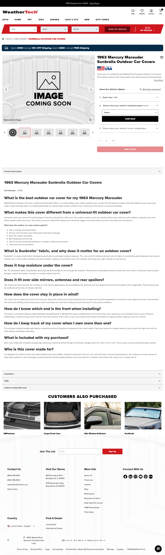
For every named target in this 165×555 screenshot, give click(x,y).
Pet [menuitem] (30, 19)
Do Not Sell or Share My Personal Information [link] (85, 549)
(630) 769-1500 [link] (13, 480)
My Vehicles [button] (146, 30)
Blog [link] (86, 489)
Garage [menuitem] (54, 19)
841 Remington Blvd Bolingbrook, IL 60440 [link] (55, 477)
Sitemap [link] (110, 549)
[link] (3, 38)
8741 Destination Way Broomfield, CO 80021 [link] (55, 484)
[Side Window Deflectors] (102, 415)
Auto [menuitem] (5, 19)
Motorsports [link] (89, 493)
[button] (142, 12)
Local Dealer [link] (51, 524)
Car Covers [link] (20, 39)
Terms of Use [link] (22, 549)
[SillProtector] (22, 415)
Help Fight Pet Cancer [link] (93, 503)
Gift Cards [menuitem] (102, 19)
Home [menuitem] (17, 19)
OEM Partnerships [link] (91, 507)
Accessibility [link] (58, 549)
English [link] (27, 526)
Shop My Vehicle (117, 29)
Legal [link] (47, 549)
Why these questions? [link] (151, 89)
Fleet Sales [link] (89, 512)
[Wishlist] (161, 57)
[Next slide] (92, 132)
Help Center (12, 489)
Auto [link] (9, 39)
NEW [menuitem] (87, 19)
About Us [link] (88, 475)
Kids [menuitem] (41, 19)
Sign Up (112, 451)
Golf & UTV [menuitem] (71, 19)
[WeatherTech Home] (20, 12)
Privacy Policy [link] (36, 549)
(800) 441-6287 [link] (13, 475)
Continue (130, 118)
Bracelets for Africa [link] (92, 498)
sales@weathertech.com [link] (17, 484)
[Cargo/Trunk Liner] (62, 415)
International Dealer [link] (54, 528)
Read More (158, 80)
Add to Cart (130, 149)
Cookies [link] (120, 549)
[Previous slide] (4, 132)
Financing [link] (88, 480)
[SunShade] (143, 415)
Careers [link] (87, 484)
